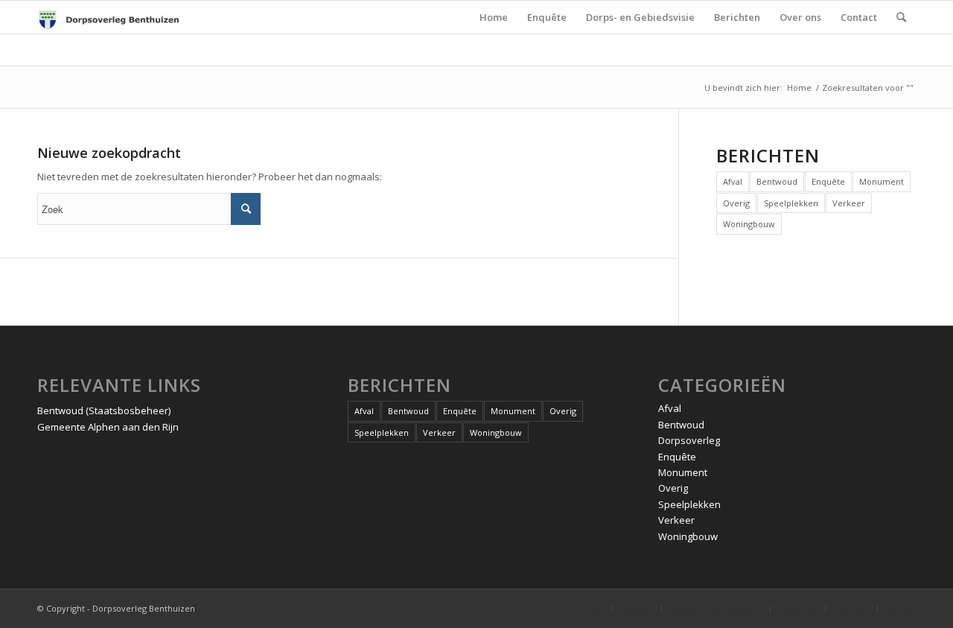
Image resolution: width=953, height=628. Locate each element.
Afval (732, 181)
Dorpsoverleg (689, 440)
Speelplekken (791, 203)
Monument (881, 181)
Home (799, 87)
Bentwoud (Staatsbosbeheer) (103, 410)
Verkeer (848, 203)
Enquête (828, 181)
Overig (736, 203)
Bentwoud (776, 181)
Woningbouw (749, 223)
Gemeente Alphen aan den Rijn (108, 427)
